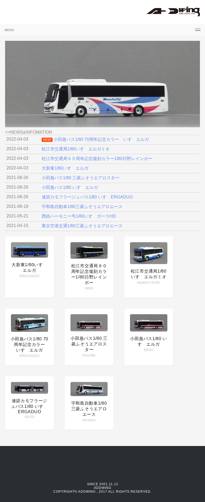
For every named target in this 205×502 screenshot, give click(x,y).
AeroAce (89, 420)
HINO (89, 288)
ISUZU (34, 276)
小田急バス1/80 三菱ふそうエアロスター (89, 344)
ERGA (24, 276)
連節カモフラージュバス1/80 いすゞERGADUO (29, 406)
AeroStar (89, 355)
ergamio (143, 282)
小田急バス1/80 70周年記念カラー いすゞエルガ (30, 344)
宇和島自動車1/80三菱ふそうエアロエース (89, 409)
